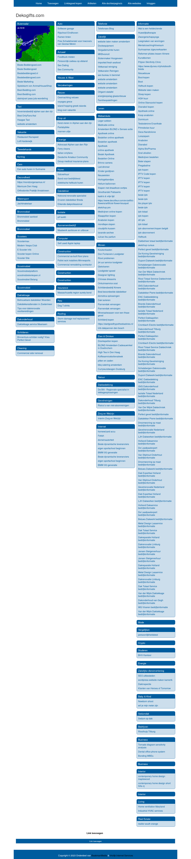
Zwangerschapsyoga (148, 36)
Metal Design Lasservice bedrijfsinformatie (150, 525)
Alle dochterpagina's (112, 3)
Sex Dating (63, 65)
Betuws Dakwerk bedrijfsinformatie (155, 468)
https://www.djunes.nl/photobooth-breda (155, 68)
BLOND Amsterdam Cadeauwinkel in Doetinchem (115, 347)
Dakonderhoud (24, 319)
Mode (141, 622)
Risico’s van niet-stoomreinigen (113, 405)
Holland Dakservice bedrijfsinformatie (148, 442)
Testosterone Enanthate (150, 123)
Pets (60, 300)
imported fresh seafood (109, 62)
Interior (142, 771)
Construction (64, 251)
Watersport (23, 198)
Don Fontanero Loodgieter (111, 254)
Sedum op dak (145, 718)
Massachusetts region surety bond (74, 292)
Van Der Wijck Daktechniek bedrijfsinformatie (151, 273)
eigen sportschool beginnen (111, 448)
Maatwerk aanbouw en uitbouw (73, 230)
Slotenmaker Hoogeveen (110, 58)
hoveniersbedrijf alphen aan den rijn (35, 111)
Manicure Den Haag (27, 186)
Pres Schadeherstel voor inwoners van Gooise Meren (75, 42)
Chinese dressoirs (107, 279)
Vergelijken (144, 629)
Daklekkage (23, 295)
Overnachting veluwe (68, 97)
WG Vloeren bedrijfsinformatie (153, 607)
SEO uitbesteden (146, 675)
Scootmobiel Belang (27, 279)
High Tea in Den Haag (109, 352)
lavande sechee (106, 232)
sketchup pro (104, 207)
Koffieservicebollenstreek (110, 356)
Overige (62, 139)
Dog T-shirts (64, 305)
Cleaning (21, 348)
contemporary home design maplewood (151, 778)
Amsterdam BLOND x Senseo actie (115, 129)
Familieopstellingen (107, 100)
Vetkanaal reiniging (107, 66)
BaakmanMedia (99, 855)
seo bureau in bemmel (109, 75)
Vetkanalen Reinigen (108, 70)
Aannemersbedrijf (67, 225)
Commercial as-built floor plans (73, 256)
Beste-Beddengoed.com (29, 64)
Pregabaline (144, 165)
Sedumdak (143, 713)
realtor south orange (148, 823)
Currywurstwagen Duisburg (111, 369)
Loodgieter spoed (106, 270)
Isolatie (61, 212)
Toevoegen (53, 3)
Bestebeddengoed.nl (27, 73)
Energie (142, 663)
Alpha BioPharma (147, 148)
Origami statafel (105, 91)
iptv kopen (143, 169)
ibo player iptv (145, 203)
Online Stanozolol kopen (150, 102)
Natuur (101, 377)
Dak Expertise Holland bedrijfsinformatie (149, 474)
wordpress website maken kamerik (155, 679)
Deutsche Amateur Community (73, 157)
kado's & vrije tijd (106, 196)
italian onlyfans (65, 152)
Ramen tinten (64, 36)
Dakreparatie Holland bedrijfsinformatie (148, 539)
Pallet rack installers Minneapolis (74, 260)
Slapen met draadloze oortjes (112, 187)
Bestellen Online (106, 158)
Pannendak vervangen (109, 304)
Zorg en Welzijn (106, 413)
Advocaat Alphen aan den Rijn (73, 144)
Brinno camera (105, 162)
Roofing (62, 313)
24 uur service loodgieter (110, 262)
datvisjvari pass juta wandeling (32, 98)
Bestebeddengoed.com (28, 77)
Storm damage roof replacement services (73, 320)
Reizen (61, 92)
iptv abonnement (146, 232)
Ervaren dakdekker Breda (70, 199)
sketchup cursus (146, 245)
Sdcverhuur (63, 174)
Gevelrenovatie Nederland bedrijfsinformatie (151, 431)
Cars (19, 164)
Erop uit (62, 118)
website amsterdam (27, 124)
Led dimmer (104, 166)
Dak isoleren (104, 300)
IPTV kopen (144, 178)
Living (141, 801)
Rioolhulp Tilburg (146, 731)
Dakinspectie (144, 684)
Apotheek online (106, 133)
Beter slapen (144, 161)
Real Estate (144, 819)
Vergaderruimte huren (108, 49)
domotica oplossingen (109, 295)
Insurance (63, 287)
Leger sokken (104, 120)
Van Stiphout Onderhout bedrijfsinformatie (150, 456)
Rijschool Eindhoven (68, 32)
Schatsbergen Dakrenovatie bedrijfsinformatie (152, 266)
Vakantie (21, 132)
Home (39, 3)
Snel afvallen (144, 152)
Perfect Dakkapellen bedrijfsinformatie (148, 319)
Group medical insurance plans (73, 161)
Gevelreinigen (105, 400)
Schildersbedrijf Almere (109, 287)
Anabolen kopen (106, 220)
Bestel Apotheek (106, 154)
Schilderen (22, 332)
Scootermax (23, 241)
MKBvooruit (103, 54)
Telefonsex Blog (106, 28)
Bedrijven (143, 726)
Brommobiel (23, 211)
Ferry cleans (64, 148)
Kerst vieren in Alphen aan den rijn (75, 123)
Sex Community (65, 69)
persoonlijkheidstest (148, 634)
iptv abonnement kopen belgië (153, 228)
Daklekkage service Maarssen (32, 324)
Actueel (61, 52)
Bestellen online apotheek (111, 137)
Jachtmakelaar (24, 203)
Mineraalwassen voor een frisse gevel (113, 314)
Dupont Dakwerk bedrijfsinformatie (155, 260)
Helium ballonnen (106, 183)
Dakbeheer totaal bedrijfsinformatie (155, 241)
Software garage (66, 28)
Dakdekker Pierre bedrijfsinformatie (155, 292)
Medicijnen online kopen (110, 211)
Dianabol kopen (146, 106)
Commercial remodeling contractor (75, 264)
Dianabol (142, 144)
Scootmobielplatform (27, 271)
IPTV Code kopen (147, 173)
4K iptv (141, 220)
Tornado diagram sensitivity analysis (151, 746)
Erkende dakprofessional (70, 204)
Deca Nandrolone (147, 131)
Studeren (143, 650)
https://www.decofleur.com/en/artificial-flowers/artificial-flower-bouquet (117, 202)
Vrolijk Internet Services (121, 855)
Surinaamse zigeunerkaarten (152, 49)
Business (143, 739)
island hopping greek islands (72, 105)
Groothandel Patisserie (109, 192)
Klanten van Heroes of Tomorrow (154, 688)
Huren (61, 169)
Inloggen (151, 3)
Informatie (143, 23)
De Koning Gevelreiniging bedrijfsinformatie (151, 255)
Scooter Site (23, 258)
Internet (102, 426)
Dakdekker (63, 190)
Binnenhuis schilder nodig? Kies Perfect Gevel (33, 338)
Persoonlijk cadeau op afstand (73, 61)
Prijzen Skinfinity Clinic (149, 62)
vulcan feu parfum (106, 236)
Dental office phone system (151, 751)
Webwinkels (104, 116)
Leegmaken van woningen (151, 41)
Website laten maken (148, 90)
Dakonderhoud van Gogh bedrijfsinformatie (150, 602)
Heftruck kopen (145, 85)
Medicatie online (106, 125)
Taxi (19, 106)
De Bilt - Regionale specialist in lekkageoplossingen (113, 391)
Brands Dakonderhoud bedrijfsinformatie (149, 305)
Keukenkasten (105, 249)
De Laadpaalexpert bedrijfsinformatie (147, 449)
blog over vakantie (67, 110)
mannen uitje (64, 131)
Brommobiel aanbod (27, 216)
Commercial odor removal (30, 353)
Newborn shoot (145, 701)
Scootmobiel (23, 266)
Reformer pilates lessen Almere (153, 53)
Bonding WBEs (146, 755)
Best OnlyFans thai (26, 115)
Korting (21, 156)
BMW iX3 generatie (107, 452)
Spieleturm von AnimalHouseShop (34, 85)
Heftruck (142, 236)
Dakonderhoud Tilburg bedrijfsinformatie (149, 330)
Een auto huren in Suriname (31, 169)
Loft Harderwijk (24, 141)
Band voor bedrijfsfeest (69, 178)
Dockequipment (106, 45)
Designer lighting (106, 275)
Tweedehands (24, 149)
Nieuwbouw (144, 73)
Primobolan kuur (146, 127)
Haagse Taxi (23, 119)
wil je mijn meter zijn (148, 705)
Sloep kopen (144, 94)
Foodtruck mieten (66, 56)
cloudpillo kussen (106, 228)
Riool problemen (106, 258)
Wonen (101, 245)
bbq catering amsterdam (110, 364)
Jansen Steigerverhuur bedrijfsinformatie (149, 553)
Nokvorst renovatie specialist (72, 195)
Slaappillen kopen (107, 215)
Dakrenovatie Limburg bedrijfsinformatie (149, 546)
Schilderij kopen (106, 319)
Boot (140, 81)
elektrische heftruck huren (70, 182)
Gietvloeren (103, 266)
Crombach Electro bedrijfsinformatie (156, 324)
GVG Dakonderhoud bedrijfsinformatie (148, 287)
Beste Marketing (25, 81)
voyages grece (65, 101)
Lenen (101, 108)
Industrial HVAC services (150, 810)
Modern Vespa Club (27, 245)
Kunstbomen (144, 57)
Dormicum (143, 119)
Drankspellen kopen (108, 341)
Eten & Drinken (106, 336)
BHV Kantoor (144, 655)
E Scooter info (24, 249)
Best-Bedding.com (26, 90)
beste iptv (143, 194)
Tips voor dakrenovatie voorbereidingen (28, 310)
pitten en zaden (105, 360)
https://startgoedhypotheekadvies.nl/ (115, 323)
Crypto (141, 643)
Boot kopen (143, 77)
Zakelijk (102, 36)
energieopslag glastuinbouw (112, 96)
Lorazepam (143, 136)
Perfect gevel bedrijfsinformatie (153, 249)
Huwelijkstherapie (147, 32)
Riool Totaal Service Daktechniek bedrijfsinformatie (154, 280)
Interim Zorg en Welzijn (109, 418)
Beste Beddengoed (26, 69)
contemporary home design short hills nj (154, 785)
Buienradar (23, 23)
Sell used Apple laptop (69, 243)
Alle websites (134, 3)
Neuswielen (104, 175)
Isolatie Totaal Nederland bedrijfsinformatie (150, 312)
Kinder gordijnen (106, 171)
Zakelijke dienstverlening (151, 670)
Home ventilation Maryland (151, 806)
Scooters (22, 236)
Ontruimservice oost (108, 283)
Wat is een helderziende (150, 28)
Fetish (101, 435)
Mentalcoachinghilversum (151, 45)
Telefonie (102, 23)
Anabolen (143, 140)
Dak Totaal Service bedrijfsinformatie (147, 532)
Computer (63, 238)
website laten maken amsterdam (114, 41)
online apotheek (106, 150)
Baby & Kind (144, 696)
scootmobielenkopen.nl (28, 275)
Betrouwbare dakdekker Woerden (34, 300)
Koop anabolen (145, 115)
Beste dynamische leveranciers (113, 444)
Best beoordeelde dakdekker (112, 291)
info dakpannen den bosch (111, 328)
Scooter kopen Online (28, 253)
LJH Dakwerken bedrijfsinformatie (155, 436)
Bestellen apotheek (107, 141)
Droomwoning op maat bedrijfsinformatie (149, 424)
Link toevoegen (95, 833)
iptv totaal (143, 211)
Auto (60, 23)
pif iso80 (62, 217)
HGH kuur (143, 98)
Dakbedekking (105, 384)
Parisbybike (63, 127)
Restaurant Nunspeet (27, 137)
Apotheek (102, 145)
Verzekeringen (65, 85)
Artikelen (92, 3)
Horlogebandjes (106, 179)
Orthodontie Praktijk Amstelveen (33, 190)
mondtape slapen (106, 224)
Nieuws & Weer (66, 77)
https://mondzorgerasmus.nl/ (31, 182)
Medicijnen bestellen (148, 157)
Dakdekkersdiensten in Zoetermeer (34, 304)
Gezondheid (23, 177)
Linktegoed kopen (73, 3)
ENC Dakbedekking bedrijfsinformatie (148, 298)
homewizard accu (106, 431)
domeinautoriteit (106, 439)
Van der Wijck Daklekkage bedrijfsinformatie (151, 595)
